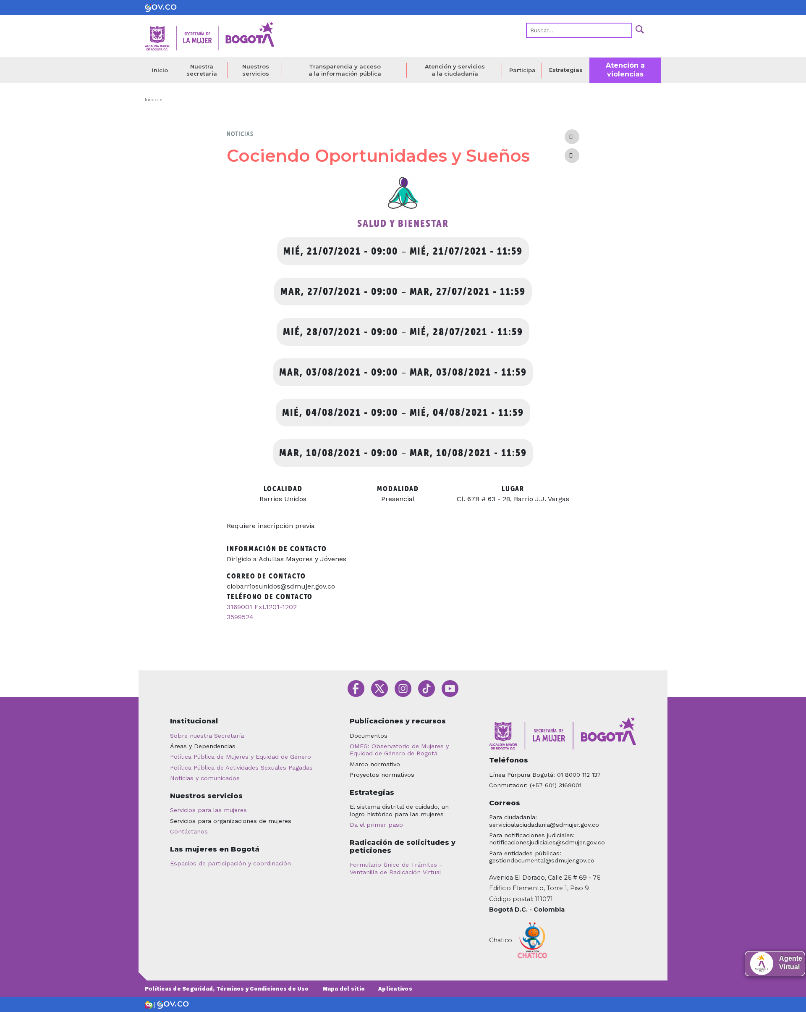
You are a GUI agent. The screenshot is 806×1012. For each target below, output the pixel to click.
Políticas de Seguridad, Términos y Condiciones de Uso (227, 989)
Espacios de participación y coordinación (230, 863)
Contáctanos (189, 831)
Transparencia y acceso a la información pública (345, 70)
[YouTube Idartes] (450, 688)
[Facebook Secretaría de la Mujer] (356, 688)
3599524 (240, 617)
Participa (522, 70)
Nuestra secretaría (201, 70)
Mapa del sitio (343, 989)
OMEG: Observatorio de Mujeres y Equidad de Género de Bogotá (399, 750)
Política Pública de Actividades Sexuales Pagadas (241, 767)
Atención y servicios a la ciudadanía (455, 70)
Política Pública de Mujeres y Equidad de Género (240, 756)
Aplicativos (395, 989)
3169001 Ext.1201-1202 (262, 607)
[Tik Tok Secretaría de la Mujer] (426, 688)
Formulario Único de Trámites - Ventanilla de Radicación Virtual (396, 868)
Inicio (160, 70)
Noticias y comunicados (205, 778)
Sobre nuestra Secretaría (207, 735)
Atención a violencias (625, 69)
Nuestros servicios (255, 70)
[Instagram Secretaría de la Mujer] (403, 688)
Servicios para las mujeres (208, 810)
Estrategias (566, 69)
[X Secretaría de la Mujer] (379, 688)
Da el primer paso (376, 824)
